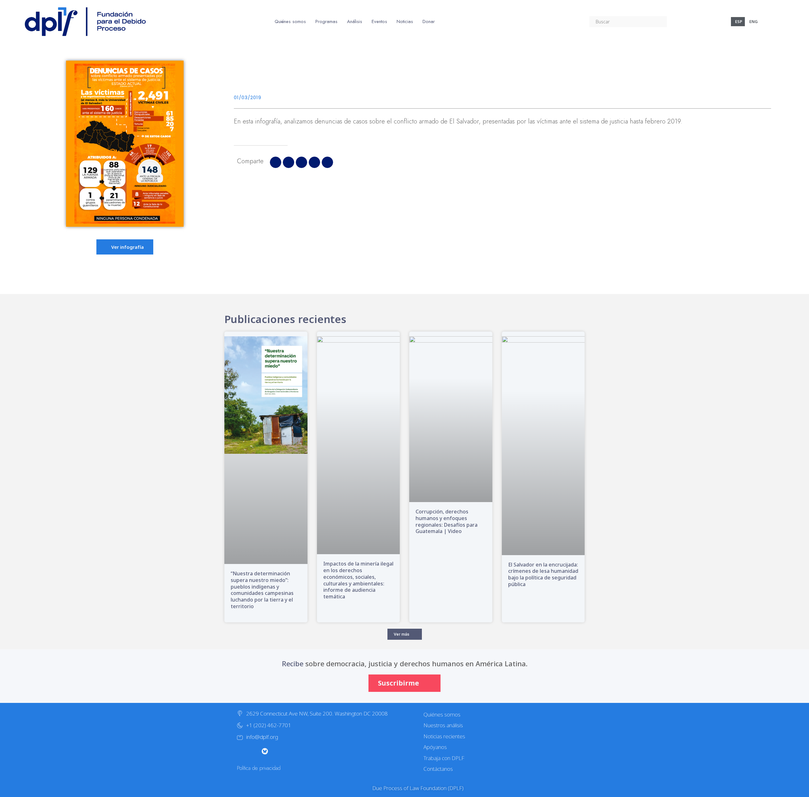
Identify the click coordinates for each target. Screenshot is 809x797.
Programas (326, 21)
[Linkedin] (302, 751)
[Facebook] (290, 751)
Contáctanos (438, 768)
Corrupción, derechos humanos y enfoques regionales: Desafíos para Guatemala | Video (446, 521)
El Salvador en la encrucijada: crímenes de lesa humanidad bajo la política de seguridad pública (543, 574)
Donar (429, 21)
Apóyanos (435, 747)
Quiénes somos (290, 21)
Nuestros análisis (443, 725)
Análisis (354, 21)
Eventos (379, 21)
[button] (275, 162)
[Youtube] (277, 751)
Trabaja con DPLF (443, 758)
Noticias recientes (444, 736)
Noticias (405, 21)
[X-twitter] (239, 751)
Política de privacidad (259, 768)
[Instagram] (252, 751)
